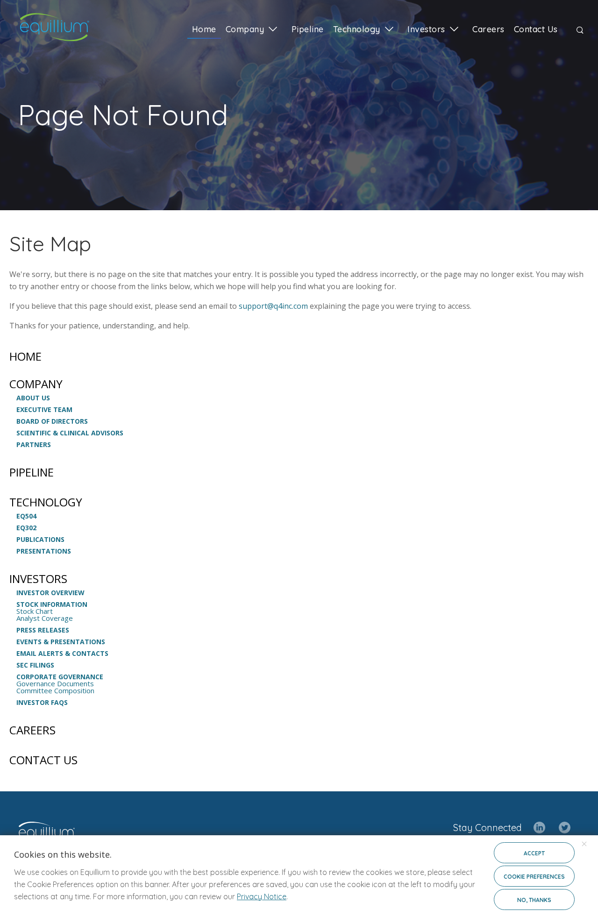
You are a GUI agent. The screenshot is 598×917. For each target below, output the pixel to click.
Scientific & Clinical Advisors (69, 433)
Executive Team (44, 409)
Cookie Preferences (534, 876)
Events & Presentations (60, 642)
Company (36, 384)
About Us (33, 398)
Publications (40, 539)
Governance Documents (55, 683)
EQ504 (26, 516)
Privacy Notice (261, 896)
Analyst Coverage (44, 618)
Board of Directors (52, 421)
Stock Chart (34, 611)
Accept (534, 853)
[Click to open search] (580, 30)
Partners (33, 444)
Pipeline (31, 472)
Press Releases (42, 630)
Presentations (43, 551)
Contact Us (43, 760)
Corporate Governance (59, 677)
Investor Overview (50, 593)
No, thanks (534, 899)
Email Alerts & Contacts (62, 653)
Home (25, 356)
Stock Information (51, 604)
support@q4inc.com (273, 306)
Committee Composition (55, 690)
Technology (45, 502)
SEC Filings (35, 665)
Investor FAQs (42, 702)
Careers (32, 730)
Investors (38, 578)
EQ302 (26, 528)
